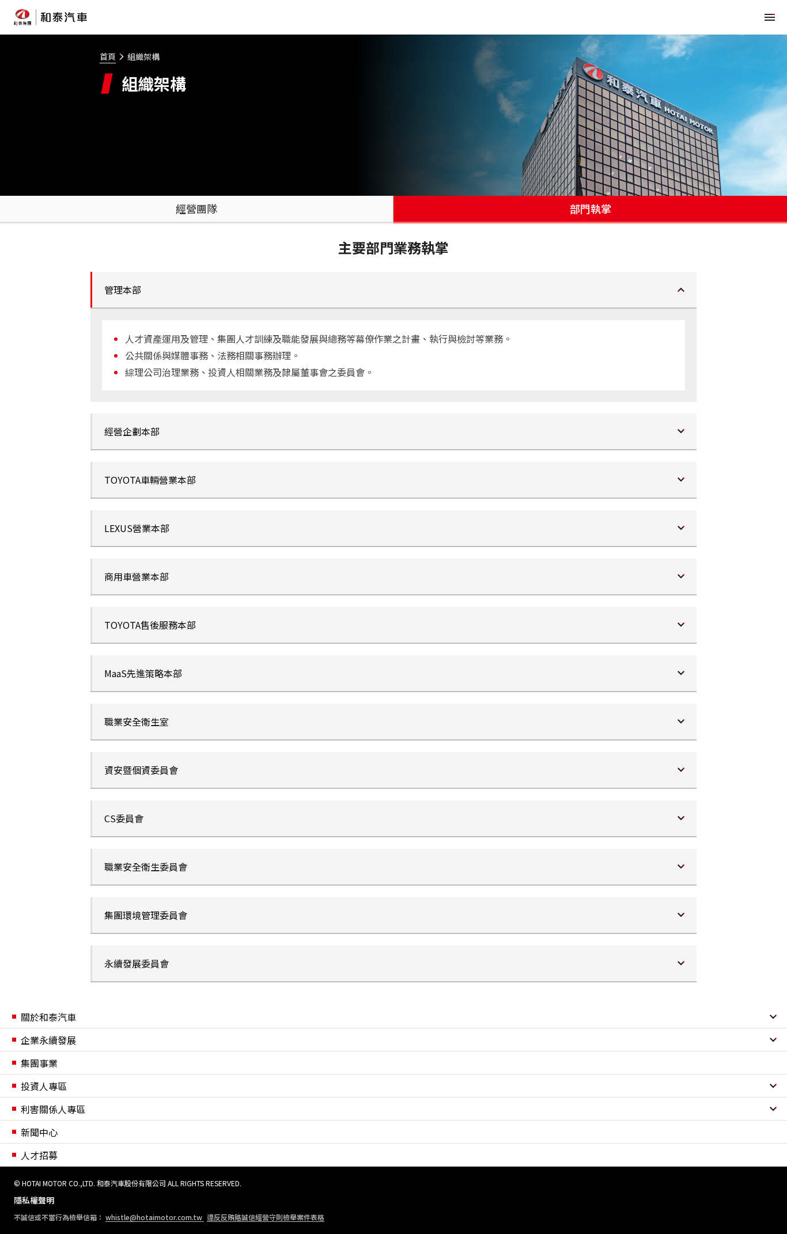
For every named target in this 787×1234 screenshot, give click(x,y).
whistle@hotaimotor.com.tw (154, 1217)
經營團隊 (196, 208)
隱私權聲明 (34, 1200)
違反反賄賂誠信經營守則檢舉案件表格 (265, 1217)
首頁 (108, 56)
